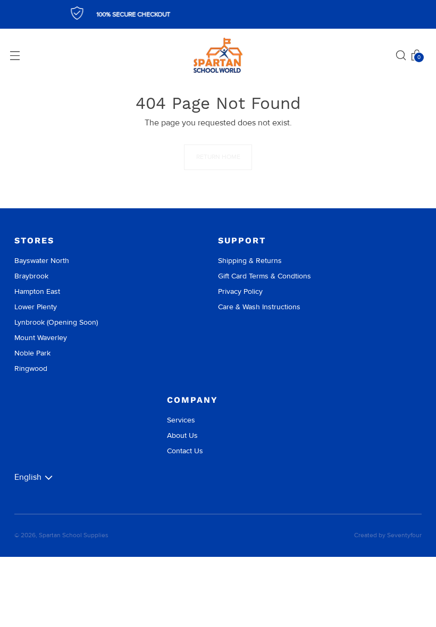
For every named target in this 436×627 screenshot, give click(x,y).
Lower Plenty (35, 306)
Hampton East (37, 291)
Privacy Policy (240, 291)
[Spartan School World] (218, 55)
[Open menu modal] (14, 55)
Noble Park (32, 353)
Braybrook (31, 276)
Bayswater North (41, 260)
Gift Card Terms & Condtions (264, 276)
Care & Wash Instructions (259, 306)
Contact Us (185, 450)
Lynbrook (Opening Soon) (56, 322)
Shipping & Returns (250, 260)
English (27, 477)
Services (181, 420)
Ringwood (30, 368)
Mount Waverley (40, 337)
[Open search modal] (400, 55)
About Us (182, 435)
